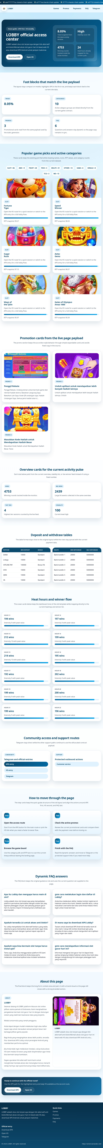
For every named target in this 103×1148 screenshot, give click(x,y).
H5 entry (9, 770)
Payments (77, 8)
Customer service (64, 764)
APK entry (10, 764)
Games (56, 8)
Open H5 (30, 57)
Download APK (14, 57)
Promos (66, 8)
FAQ (87, 8)
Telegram (96, 8)
